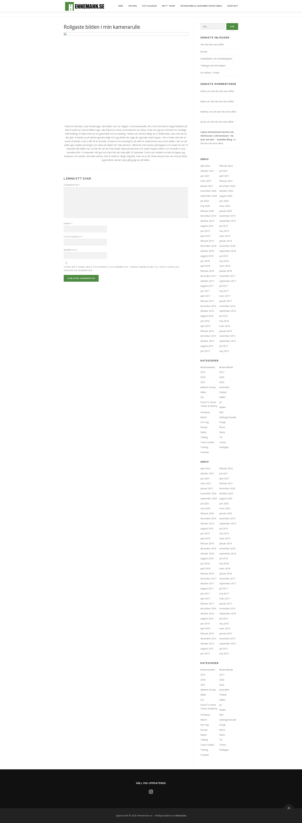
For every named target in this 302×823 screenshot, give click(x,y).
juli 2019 (223, 225)
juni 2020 (224, 200)
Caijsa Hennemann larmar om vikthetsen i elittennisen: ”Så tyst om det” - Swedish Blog (217, 135)
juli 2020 (204, 200)
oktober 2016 (207, 310)
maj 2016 (224, 320)
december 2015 (208, 335)
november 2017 (227, 275)
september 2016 (227, 310)
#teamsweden (207, 367)
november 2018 (227, 245)
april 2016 (205, 325)
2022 (221, 382)
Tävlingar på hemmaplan (213, 65)
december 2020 (227, 185)
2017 (221, 372)
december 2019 (208, 215)
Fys (202, 397)
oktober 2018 (207, 250)
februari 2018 (207, 270)
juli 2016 (223, 315)
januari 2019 (225, 240)
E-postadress (73, 236)
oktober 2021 (207, 170)
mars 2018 (224, 265)
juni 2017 (205, 290)
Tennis (222, 442)
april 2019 (205, 235)
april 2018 (205, 265)
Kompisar (205, 412)
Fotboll (222, 392)
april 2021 (224, 175)
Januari (203, 51)
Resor (222, 427)
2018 (202, 377)
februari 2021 (226, 180)
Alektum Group (208, 387)
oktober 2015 (207, 340)
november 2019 (227, 215)
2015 (202, 372)
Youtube (204, 452)
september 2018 (227, 250)
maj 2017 (224, 290)
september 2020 (208, 195)
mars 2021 (205, 180)
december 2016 (208, 305)
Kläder (222, 407)
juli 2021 (223, 170)
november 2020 (208, 190)
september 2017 (227, 280)
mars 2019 (224, 235)
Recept (203, 427)
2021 (202, 382)
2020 (221, 377)
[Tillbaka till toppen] (288, 808)
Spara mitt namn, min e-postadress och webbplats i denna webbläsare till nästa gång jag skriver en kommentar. (121, 268)
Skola (222, 432)
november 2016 (227, 305)
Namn (68, 223)
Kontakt (232, 6)
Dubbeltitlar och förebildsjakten (216, 58)
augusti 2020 (225, 195)
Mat (221, 412)
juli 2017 (223, 285)
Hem (120, 6)
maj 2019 (224, 230)
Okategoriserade (227, 417)
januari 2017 (225, 300)
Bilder (203, 392)
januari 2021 (206, 185)
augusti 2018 (206, 255)
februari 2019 (207, 240)
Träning (204, 447)
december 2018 (208, 245)
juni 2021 (205, 175)
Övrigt (222, 422)
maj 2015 (224, 350)
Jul (220, 402)
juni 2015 (205, 350)
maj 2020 (205, 205)
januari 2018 (225, 270)
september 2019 (227, 220)
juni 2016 (205, 320)
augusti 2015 (206, 345)
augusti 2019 (206, 225)
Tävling (204, 437)
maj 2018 (224, 260)
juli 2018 (223, 255)
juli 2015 (223, 345)
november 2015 (227, 335)
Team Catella (207, 442)
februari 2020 (207, 210)
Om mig (132, 6)
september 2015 (227, 340)
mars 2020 (224, 205)
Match (203, 417)
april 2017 (205, 295)
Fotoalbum (149, 6)
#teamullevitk (226, 367)
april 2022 (205, 165)
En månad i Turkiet (209, 72)
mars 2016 (224, 325)
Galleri (222, 397)
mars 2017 (224, 295)
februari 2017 (207, 300)
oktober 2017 (207, 280)
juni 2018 (205, 260)
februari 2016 (207, 331)
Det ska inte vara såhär (212, 44)
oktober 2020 (226, 190)
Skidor (203, 432)
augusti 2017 (206, 285)
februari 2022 (226, 165)
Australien (224, 387)
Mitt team (168, 6)
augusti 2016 (206, 315)
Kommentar (72, 184)
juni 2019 (205, 230)
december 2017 (208, 275)
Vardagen (224, 447)
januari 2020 (225, 210)
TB (220, 437)
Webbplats (70, 249)
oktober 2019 (207, 220)
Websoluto (180, 815)
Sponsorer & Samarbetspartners (201, 6)
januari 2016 (225, 331)
